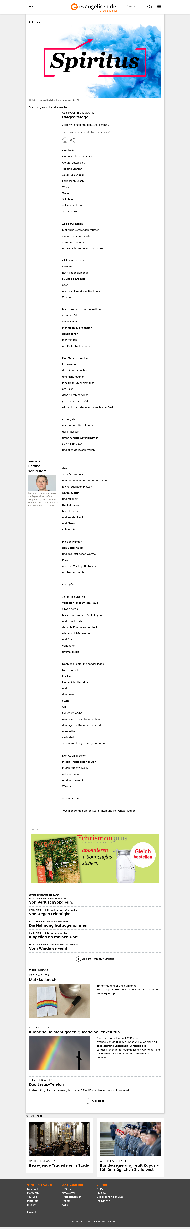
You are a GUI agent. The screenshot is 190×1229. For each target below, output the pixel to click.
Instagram (33, 1192)
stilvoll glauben (41, 1080)
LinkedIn (32, 1212)
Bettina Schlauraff (101, 132)
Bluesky (32, 1204)
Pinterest (32, 1200)
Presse (87, 1221)
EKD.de (101, 1192)
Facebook (33, 1189)
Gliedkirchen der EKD (110, 1196)
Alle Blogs (98, 1101)
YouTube (32, 1196)
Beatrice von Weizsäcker (64, 910)
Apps (65, 1204)
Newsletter (68, 1192)
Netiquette (77, 1221)
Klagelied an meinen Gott (53, 937)
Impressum (112, 1221)
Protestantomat (71, 1196)
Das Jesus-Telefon (46, 1084)
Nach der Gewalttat (42, 1161)
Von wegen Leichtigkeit (51, 914)
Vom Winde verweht (48, 948)
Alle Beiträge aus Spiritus (98, 959)
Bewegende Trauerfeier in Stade (59, 1165)
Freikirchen (103, 1200)
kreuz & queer (39, 975)
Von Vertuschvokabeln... (51, 902)
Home (65, 140)
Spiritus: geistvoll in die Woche (48, 107)
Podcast (66, 1200)
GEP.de (101, 1189)
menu (31, 6)
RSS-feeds (68, 1189)
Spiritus (34, 22)
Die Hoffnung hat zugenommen (59, 925)
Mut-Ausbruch (42, 980)
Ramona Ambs (58, 898)
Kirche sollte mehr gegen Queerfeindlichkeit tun (74, 1032)
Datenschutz (99, 1221)
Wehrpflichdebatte (113, 1161)
